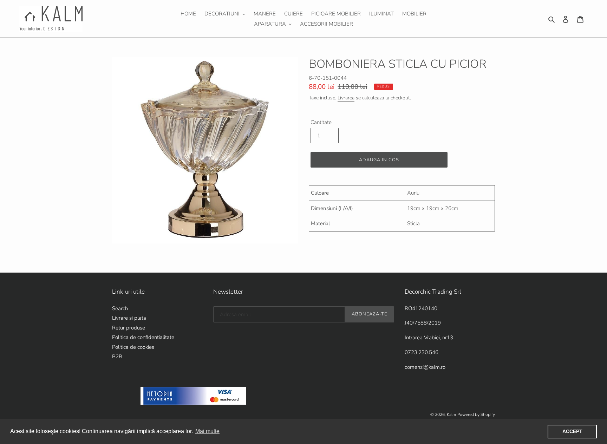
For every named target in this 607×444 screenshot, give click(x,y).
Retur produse (128, 327)
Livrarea (346, 97)
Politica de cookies (133, 347)
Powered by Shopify (476, 414)
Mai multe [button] (207, 431)
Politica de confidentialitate (143, 337)
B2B (117, 356)
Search (120, 308)
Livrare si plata (129, 317)
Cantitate (321, 122)
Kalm (451, 414)
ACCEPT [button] (572, 431)
